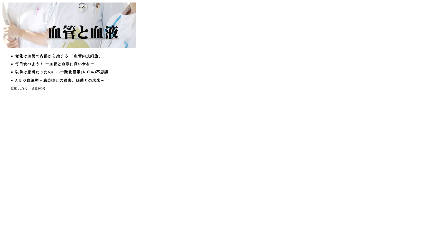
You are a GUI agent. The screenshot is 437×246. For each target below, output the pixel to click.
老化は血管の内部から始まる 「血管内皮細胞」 (59, 56)
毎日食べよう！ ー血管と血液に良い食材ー (54, 64)
